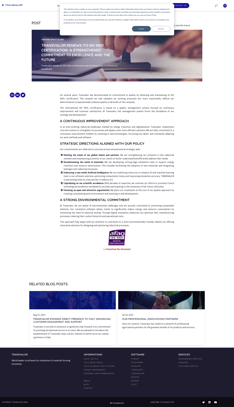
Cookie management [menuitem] (95, 370)
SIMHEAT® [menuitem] (136, 366)
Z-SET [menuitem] (134, 384)
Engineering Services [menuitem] (190, 359)
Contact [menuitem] (88, 388)
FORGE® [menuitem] (135, 359)
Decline (161, 29)
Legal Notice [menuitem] (91, 359)
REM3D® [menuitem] (135, 381)
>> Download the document (117, 249)
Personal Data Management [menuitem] (99, 373)
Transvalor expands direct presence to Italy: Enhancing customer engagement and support (72, 320)
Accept (141, 29)
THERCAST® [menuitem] (137, 370)
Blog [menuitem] (86, 384)
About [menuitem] (87, 381)
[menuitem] (106, 376)
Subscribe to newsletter (162, 402)
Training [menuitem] (183, 362)
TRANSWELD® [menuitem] (138, 373)
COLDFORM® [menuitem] (137, 362)
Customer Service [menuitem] (188, 366)
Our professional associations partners (150, 318)
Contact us (180, 5)
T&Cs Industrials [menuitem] (93, 362)
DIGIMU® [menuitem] (135, 377)
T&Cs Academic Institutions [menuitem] (99, 366)
